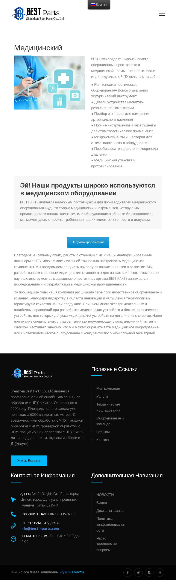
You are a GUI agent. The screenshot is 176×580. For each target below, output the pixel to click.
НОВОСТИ (105, 495)
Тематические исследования (108, 407)
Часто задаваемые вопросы (106, 544)
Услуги (102, 397)
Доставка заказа (109, 511)
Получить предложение (88, 242)
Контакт (102, 440)
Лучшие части (72, 572)
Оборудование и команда (110, 421)
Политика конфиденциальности (110, 524)
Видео (101, 503)
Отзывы (103, 432)
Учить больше (29, 461)
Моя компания (108, 389)
